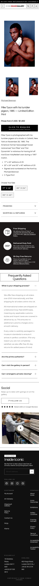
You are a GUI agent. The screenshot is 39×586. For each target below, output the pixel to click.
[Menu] (2, 6)
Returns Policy (7, 512)
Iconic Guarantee (34, 501)
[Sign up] (32, 472)
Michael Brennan (8, 100)
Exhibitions (34, 507)
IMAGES (19, 579)
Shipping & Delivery (8, 505)
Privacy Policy (32, 527)
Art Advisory (8, 499)
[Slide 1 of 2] (12, 86)
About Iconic (32, 494)
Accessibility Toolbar (34, 548)
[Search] (28, 6)
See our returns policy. (21, 263)
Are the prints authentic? (13, 357)
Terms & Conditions (34, 534)
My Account (8, 493)
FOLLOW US (16, 401)
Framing (7, 206)
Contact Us (8, 518)
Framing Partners (33, 520)
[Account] (32, 6)
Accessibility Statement (34, 541)
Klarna (6, 528)
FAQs (6, 523)
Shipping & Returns (14, 213)
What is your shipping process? (15, 286)
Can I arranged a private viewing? (17, 374)
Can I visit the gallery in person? (16, 365)
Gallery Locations (33, 513)
